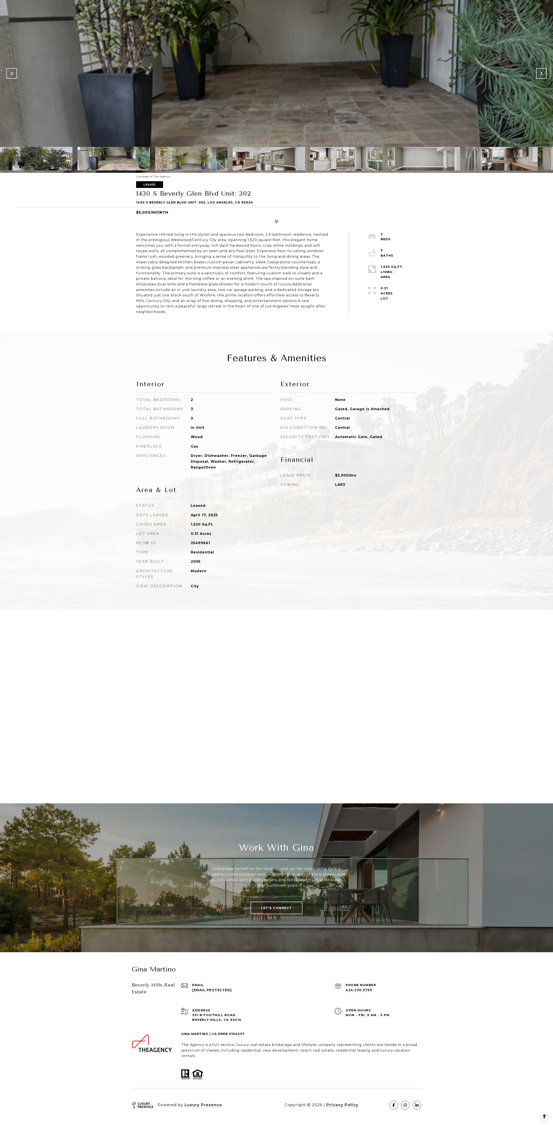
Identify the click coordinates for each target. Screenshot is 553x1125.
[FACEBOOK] (393, 1105)
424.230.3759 (359, 990)
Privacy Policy (342, 1105)
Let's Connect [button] (276, 908)
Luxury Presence (203, 1105)
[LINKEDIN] (417, 1105)
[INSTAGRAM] (405, 1105)
